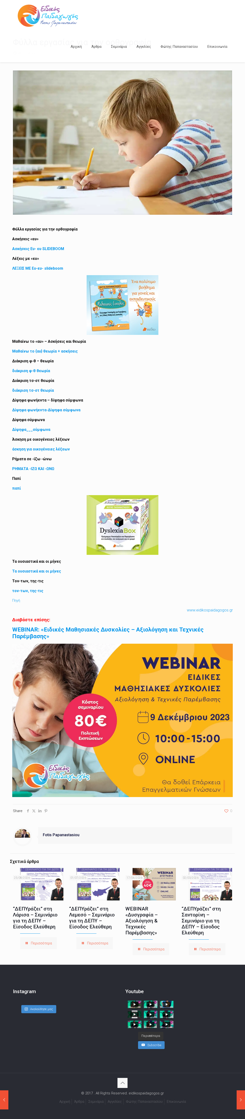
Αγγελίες (115, 1101)
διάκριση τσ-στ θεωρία (33, 390)
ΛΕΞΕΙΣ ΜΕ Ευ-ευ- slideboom (37, 268)
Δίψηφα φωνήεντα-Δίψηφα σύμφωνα (46, 410)
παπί (16, 488)
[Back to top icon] (122, 1083)
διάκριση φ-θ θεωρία (31, 371)
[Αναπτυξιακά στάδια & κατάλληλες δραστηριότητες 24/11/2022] (241, 1099)
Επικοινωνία (176, 1101)
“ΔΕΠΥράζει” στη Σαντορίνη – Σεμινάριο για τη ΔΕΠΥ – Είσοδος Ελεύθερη (201, 921)
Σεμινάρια (96, 1101)
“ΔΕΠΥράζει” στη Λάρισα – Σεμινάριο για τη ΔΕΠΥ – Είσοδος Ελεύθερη (35, 918)
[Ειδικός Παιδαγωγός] (48, 15)
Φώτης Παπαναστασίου (144, 1101)
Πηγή (16, 600)
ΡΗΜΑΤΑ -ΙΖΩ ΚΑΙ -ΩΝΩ (33, 468)
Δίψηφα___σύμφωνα (31, 429)
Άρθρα (79, 1101)
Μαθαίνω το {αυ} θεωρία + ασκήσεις (45, 351)
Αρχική (64, 1101)
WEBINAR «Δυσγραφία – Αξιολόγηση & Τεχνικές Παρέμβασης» (141, 921)
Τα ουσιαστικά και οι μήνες (36, 571)
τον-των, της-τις (27, 591)
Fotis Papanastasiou (61, 835)
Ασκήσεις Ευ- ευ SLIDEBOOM (38, 248)
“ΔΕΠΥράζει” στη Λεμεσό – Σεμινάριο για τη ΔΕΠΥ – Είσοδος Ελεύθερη (92, 918)
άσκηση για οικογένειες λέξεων (41, 449)
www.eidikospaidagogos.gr (210, 610)
